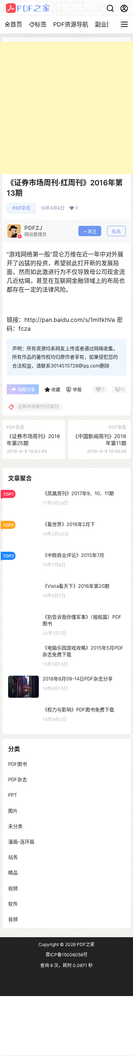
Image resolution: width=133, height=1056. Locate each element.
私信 (116, 231)
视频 (13, 888)
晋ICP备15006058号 (66, 954)
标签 (41, 24)
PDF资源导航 (70, 24)
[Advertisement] (66, 108)
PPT (12, 795)
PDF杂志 (21, 208)
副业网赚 (107, 24)
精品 (13, 872)
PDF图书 (17, 764)
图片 (13, 810)
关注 (92, 231)
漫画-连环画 (21, 842)
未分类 (15, 826)
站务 (13, 857)
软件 (13, 903)
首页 (16, 24)
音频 (13, 919)
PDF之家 (85, 944)
